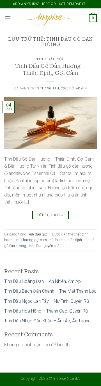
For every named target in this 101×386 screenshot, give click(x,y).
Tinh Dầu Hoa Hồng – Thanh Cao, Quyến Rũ (46, 311)
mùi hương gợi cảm (31, 240)
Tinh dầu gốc (50, 59)
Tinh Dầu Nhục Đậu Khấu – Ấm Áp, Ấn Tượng (47, 320)
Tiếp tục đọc (50, 215)
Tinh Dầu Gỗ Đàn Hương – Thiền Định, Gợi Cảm (50, 69)
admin (81, 88)
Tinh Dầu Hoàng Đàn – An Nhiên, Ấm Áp (42, 281)
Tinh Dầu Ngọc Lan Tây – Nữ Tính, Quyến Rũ (46, 301)
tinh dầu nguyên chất (44, 246)
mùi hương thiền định (65, 240)
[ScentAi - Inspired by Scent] (50, 18)
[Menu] (7, 18)
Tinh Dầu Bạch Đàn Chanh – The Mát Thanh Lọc (50, 291)
